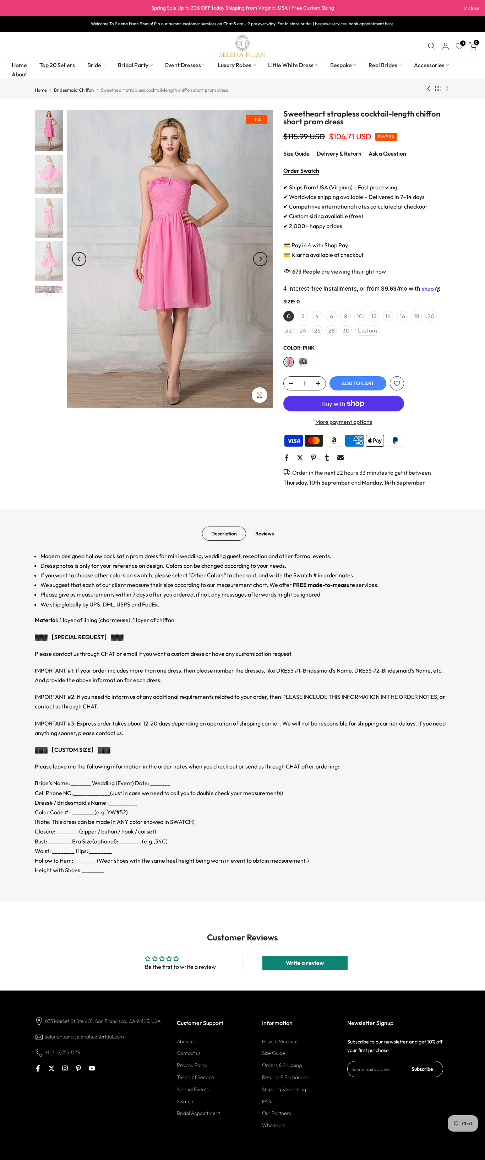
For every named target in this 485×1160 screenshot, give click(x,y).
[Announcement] (242, 8)
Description (224, 533)
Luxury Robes (234, 65)
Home (19, 65)
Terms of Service (195, 1077)
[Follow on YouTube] (92, 1068)
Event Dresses (183, 65)
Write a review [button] (305, 962)
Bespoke (341, 65)
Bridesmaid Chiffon (74, 90)
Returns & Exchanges (285, 1077)
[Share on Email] (340, 457)
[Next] (260, 259)
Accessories (429, 65)
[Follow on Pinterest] (78, 1068)
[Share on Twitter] (300, 457)
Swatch (185, 1101)
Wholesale (273, 1125)
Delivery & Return (339, 153)
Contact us (189, 1053)
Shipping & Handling (284, 1089)
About (19, 74)
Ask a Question (387, 153)
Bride (94, 65)
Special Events (193, 1089)
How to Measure (280, 1041)
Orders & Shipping (282, 1065)
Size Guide (296, 153)
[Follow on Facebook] (38, 1068)
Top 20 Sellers (57, 65)
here (389, 23)
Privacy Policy (192, 1065)
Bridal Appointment (198, 1113)
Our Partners (276, 1113)
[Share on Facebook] (286, 457)
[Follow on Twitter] (51, 1068)
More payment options (343, 421)
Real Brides (383, 65)
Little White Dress (291, 65)
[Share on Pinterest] (313, 457)
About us (186, 1041)
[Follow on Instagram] (65, 1068)
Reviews (264, 533)
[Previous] (79, 259)
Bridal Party (133, 65)
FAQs (267, 1101)
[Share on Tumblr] (327, 457)
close (15, 8)
